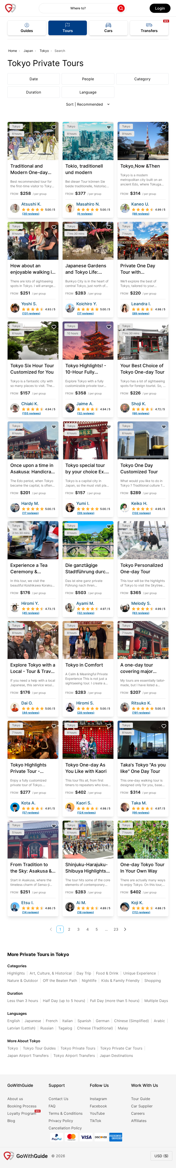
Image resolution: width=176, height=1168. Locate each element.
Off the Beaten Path (60, 980)
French (52, 1020)
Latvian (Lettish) (21, 1028)
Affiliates (138, 1120)
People (88, 79)
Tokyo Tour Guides (39, 1048)
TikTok (95, 1120)
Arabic (159, 1020)
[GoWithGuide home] (10, 8)
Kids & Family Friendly (120, 980)
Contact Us (58, 1098)
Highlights (16, 973)
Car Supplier (142, 1106)
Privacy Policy (61, 1120)
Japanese (33, 1020)
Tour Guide (140, 1098)
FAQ (52, 1106)
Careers (138, 1113)
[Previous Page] (51, 929)
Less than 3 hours (22, 1000)
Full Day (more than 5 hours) (115, 1000)
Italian (67, 1020)
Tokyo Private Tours (77, 1048)
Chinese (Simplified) (131, 1020)
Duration (33, 92)
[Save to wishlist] (54, 127)
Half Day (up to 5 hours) (64, 1000)
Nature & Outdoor (22, 980)
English (13, 1020)
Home (12, 51)
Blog (11, 1120)
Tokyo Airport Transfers (74, 1055)
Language (88, 92)
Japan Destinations (116, 1055)
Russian (46, 1028)
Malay (123, 1028)
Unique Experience (139, 973)
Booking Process (21, 1106)
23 (116, 929)
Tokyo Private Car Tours (121, 1048)
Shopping (152, 980)
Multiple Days (156, 1000)
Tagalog (65, 1028)
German (102, 1020)
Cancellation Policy (65, 1128)
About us (15, 1098)
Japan (28, 51)
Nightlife (89, 980)
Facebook (98, 1106)
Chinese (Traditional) (95, 1028)
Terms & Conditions (65, 1113)
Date (34, 79)
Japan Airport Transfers (28, 1055)
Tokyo (44, 51)
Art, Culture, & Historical (51, 973)
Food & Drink (107, 973)
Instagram (98, 1098)
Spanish (84, 1020)
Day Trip (84, 973)
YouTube (97, 1113)
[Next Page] (125, 929)
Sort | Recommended (84, 104)
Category (142, 79)
